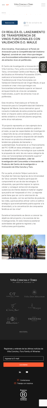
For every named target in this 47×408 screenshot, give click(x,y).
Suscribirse (24, 364)
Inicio (4, 13)
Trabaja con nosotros (25, 383)
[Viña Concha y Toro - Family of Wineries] (23, 5)
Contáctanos (25, 380)
